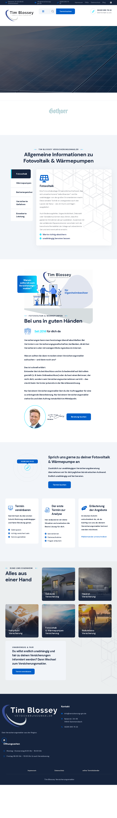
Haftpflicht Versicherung (15, 632)
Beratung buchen (78, 417)
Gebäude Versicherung (52, 595)
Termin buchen (66, 11)
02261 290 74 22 (64, 2)
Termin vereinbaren (23, 671)
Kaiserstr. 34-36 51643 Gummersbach (15, 2)
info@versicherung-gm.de (44, 2)
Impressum (79, 2)
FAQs (87, 2)
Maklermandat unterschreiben (94, 536)
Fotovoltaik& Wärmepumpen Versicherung (54, 630)
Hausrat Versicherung (89, 595)
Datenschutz (95, 2)
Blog (104, 2)
